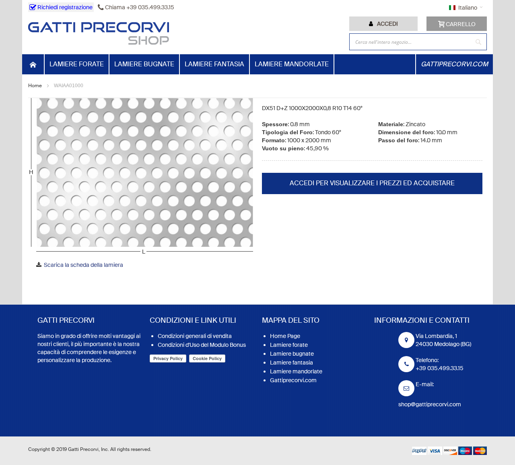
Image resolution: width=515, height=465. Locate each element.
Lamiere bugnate (292, 353)
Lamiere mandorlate (296, 371)
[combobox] (418, 42)
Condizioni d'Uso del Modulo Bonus (202, 344)
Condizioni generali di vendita (195, 336)
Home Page (285, 336)
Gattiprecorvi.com (293, 380)
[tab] (383, 23)
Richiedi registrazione (64, 7)
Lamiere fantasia (291, 362)
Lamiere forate (289, 344)
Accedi (387, 23)
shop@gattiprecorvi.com (429, 404)
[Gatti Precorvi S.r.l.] (98, 33)
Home (35, 85)
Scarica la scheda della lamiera (83, 264)
